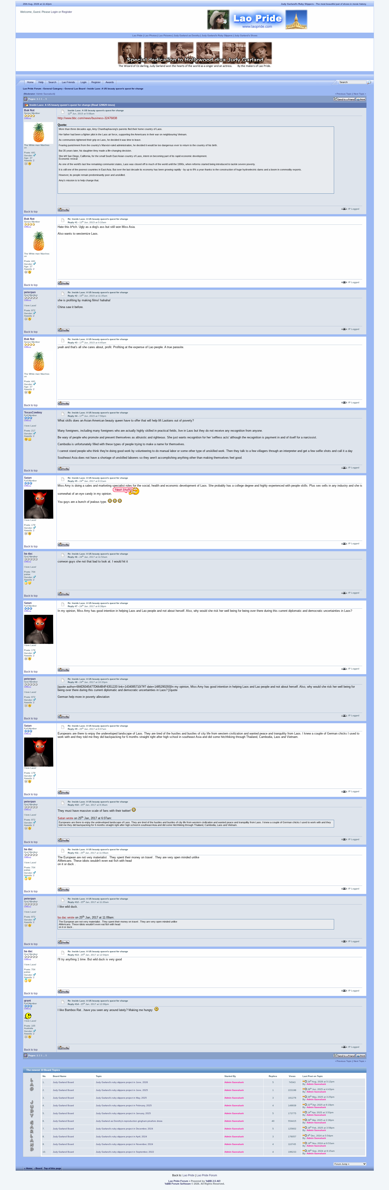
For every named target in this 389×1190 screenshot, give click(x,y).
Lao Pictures (165, 35)
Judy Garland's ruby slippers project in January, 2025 (123, 1113)
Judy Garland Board (63, 1082)
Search (52, 82)
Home (30, 82)
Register (67, 12)
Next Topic (359, 94)
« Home (28, 1168)
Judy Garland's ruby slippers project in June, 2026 (122, 1082)
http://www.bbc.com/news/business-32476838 (87, 118)
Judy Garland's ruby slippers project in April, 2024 (121, 1136)
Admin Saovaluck (45, 94)
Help (40, 82)
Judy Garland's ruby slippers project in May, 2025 (121, 1098)
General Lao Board (75, 88)
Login (54, 12)
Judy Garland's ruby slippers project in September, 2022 (125, 1152)
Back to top (31, 211)
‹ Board (38, 1168)
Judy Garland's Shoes (245, 35)
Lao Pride (137, 35)
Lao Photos (151, 35)
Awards (110, 82)
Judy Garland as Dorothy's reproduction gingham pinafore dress (129, 1121)
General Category (53, 88)
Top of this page (52, 1168)
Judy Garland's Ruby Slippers (217, 35)
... (44, 99)
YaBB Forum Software (178, 1183)
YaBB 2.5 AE (213, 1181)
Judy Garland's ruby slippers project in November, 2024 (124, 1144)
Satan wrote (65, 818)
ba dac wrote (66, 917)
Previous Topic (344, 94)
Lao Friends (68, 82)
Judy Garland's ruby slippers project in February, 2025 (124, 1105)
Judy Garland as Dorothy (187, 35)
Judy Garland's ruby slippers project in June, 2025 (122, 1090)
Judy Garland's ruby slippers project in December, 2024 (124, 1128)
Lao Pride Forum (32, 88)
